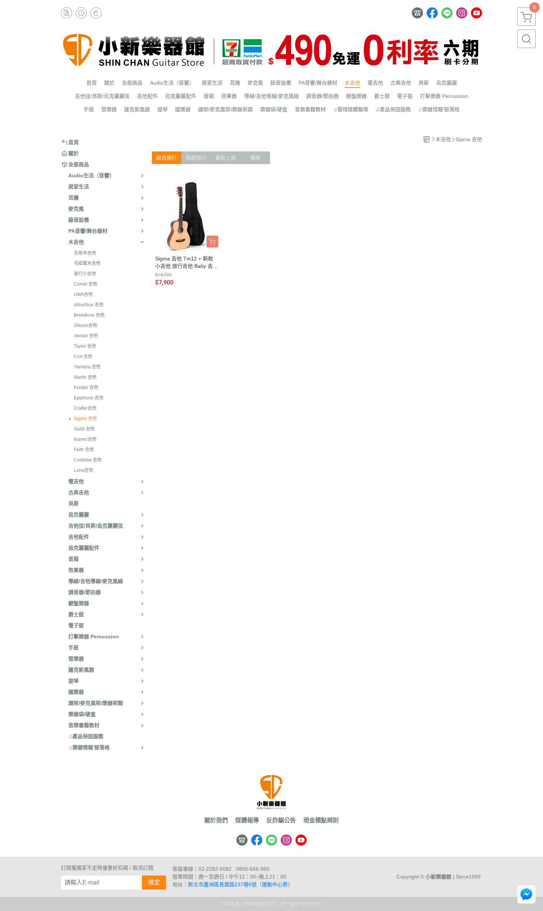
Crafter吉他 (85, 408)
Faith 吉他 (84, 449)
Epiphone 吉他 (88, 397)
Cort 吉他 (83, 356)
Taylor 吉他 (85, 346)
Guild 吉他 (84, 428)
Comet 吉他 (85, 284)
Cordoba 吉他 (88, 460)
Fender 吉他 (86, 387)
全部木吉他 (85, 253)
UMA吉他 (83, 294)
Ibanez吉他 (85, 439)
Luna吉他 (83, 470)
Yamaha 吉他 (87, 366)
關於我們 (216, 820)
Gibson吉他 (85, 325)
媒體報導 (247, 820)
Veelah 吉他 (86, 335)
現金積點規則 (321, 820)
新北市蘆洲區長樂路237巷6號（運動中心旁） (240, 884)
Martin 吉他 (85, 377)
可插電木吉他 (87, 263)
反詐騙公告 (281, 820)
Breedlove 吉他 (89, 315)
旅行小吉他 (85, 273)
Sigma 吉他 (85, 418)
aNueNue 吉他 (88, 304)
